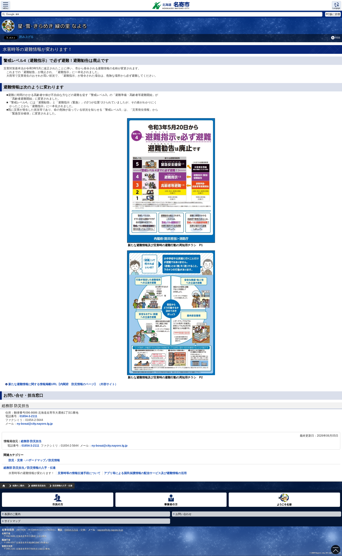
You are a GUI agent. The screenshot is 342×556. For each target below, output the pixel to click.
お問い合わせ (183, 514)
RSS (337, 37)
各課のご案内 (18, 486)
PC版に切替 (333, 14)
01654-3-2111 (28, 416)
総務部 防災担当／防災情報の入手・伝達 (30, 467)
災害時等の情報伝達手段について (79, 473)
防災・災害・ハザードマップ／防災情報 (34, 460)
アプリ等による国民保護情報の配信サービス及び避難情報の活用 (145, 473)
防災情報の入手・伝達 (62, 486)
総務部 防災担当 (31, 441)
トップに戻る (335, 549)
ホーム (3, 485)
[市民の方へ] (57, 500)
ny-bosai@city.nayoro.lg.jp (35, 423)
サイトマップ (12, 520)
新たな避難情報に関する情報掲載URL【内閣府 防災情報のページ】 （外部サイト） (63, 384)
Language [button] (336, 5)
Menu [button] (5, 5)
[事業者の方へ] (171, 500)
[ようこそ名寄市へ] (284, 500)
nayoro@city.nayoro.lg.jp (110, 530)
